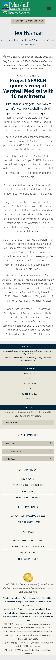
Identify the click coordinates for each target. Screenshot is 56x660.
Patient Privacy (28, 491)
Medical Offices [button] (12, 451)
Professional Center (28, 559)
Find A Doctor (28, 479)
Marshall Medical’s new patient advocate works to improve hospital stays (28, 352)
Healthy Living (29, 383)
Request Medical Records (28, 497)
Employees (29, 373)
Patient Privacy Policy (31, 598)
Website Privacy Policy (12, 598)
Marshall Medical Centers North (28, 540)
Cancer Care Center (28, 552)
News (29, 388)
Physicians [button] (9, 443)
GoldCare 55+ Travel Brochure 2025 (28, 516)
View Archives (11, 422)
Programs (29, 398)
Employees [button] (9, 459)
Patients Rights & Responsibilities (28, 485)
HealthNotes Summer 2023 (28, 522)
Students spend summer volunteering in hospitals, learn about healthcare (28, 359)
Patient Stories (29, 393)
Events (29, 378)
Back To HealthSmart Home (29, 21)
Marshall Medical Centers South (28, 546)
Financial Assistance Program (33, 601)
